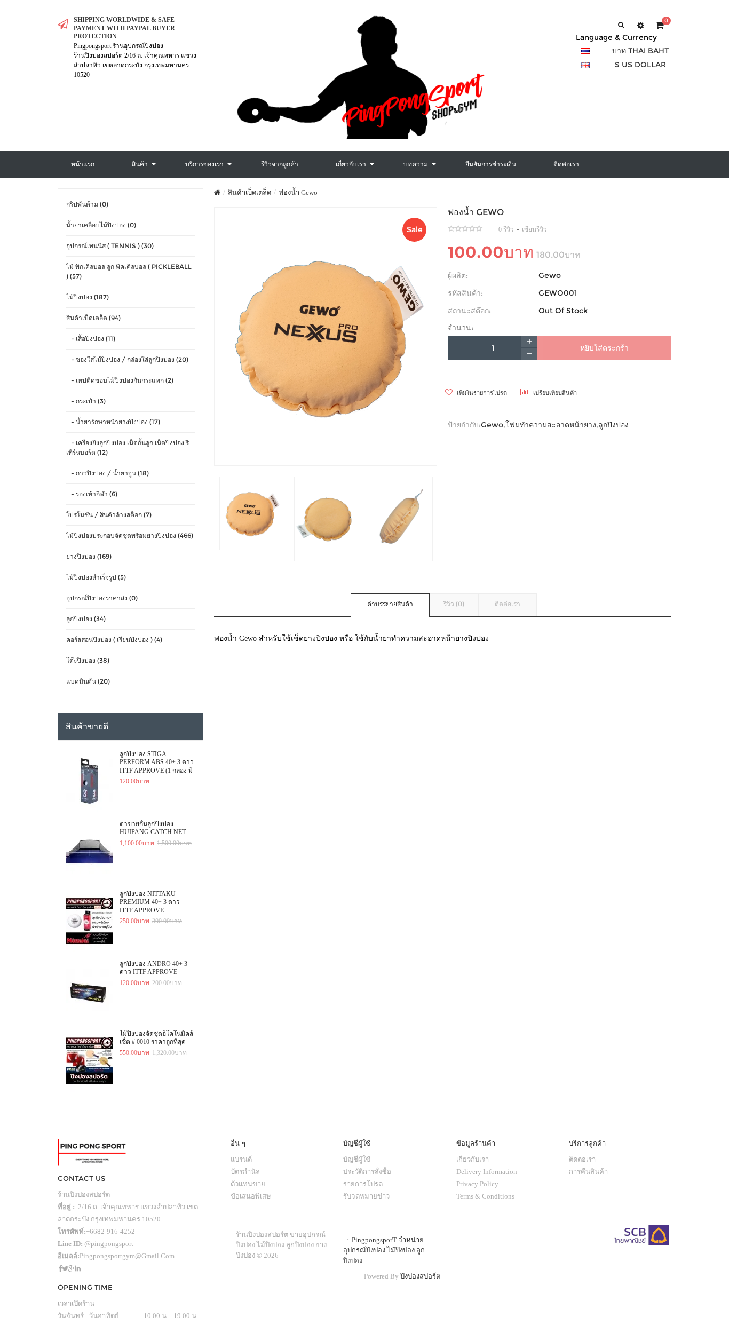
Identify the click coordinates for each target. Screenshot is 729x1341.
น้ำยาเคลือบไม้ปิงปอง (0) (101, 225)
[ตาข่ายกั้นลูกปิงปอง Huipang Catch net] (89, 851)
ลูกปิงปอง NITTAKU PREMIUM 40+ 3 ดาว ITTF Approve (150, 902)
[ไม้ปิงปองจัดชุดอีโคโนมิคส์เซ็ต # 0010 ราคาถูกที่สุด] (89, 1061)
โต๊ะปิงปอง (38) (87, 660)
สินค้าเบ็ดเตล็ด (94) (93, 318)
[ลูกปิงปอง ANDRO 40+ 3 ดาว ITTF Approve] (89, 991)
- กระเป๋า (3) (86, 401)
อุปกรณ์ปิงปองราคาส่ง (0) (102, 598)
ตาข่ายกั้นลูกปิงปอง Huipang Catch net (153, 828)
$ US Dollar (640, 64)
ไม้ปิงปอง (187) (87, 297)
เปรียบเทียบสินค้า (554, 393)
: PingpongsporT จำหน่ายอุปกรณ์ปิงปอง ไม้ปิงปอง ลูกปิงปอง (384, 1250)
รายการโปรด (363, 1184)
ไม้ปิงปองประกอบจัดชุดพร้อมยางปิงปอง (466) (129, 535)
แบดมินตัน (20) (88, 681)
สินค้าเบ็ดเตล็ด (249, 192)
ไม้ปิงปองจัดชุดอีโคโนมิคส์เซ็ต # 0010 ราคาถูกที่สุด (156, 1038)
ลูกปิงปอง (613, 425)
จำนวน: (460, 327)
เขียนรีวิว (534, 229)
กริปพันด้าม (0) (87, 204)
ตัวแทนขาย (248, 1184)
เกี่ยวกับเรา (472, 1159)
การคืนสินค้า (588, 1172)
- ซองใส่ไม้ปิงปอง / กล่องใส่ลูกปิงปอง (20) (127, 359)
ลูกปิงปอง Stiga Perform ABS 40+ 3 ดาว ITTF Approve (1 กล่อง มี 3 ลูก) (157, 762)
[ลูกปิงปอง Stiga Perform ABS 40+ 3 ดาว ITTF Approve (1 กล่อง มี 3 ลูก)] (89, 781)
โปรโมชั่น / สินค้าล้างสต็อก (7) (109, 515)
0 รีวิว (506, 229)
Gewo (549, 275)
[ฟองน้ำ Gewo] (326, 336)
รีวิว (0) (453, 604)
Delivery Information (486, 1172)
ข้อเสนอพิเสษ (251, 1196)
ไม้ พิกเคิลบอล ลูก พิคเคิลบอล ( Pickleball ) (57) (129, 271)
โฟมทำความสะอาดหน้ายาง (550, 425)
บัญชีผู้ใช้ (356, 1159)
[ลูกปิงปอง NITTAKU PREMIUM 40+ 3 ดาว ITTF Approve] (89, 921)
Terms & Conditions (485, 1196)
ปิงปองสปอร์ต (420, 1276)
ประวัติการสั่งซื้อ (367, 1172)
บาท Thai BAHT (640, 50)
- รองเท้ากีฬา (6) (91, 494)
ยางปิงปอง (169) (89, 556)
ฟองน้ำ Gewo (298, 192)
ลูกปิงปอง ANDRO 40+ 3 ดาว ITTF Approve (153, 968)
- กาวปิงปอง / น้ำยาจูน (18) (107, 473)
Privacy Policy (477, 1184)
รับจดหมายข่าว (366, 1196)
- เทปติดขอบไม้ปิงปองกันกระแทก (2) (119, 380)
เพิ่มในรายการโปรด (481, 393)
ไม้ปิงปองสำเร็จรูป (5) (96, 577)
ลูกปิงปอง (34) (86, 619)
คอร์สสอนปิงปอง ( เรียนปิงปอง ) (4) (114, 640)
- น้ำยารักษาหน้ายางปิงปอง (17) (113, 422)
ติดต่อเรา (507, 604)
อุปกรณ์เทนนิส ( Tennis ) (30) (110, 246)
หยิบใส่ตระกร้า (604, 348)
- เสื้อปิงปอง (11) (90, 339)
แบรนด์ (241, 1159)
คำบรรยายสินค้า (390, 604)
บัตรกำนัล (245, 1172)
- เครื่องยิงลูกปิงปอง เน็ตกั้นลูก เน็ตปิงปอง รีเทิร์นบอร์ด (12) (127, 447)
